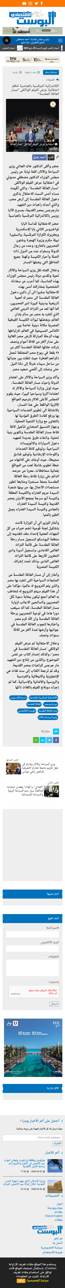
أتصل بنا (57, 1243)
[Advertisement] (32, 845)
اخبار (59, 1204)
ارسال (54, 1004)
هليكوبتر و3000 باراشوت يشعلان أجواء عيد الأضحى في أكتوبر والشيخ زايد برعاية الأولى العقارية (24, 1163)
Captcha (53, 982)
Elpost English (53, 1216)
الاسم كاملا (52, 928)
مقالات (58, 1220)
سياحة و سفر (51, 72)
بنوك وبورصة (54, 1208)
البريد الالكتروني (49, 942)
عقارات (58, 1212)
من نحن (58, 1238)
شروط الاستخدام (52, 1252)
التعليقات (50, 80)
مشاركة (45, 732)
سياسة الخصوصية (51, 1248)
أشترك (57, 1143)
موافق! (21, 1280)
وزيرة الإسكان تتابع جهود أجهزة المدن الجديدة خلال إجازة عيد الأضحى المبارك (24, 1183)
